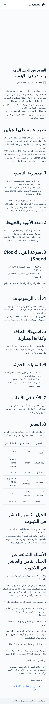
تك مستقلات (37, 4)
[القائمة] (5, 4)
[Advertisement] (24, 35)
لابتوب (18, 83)
